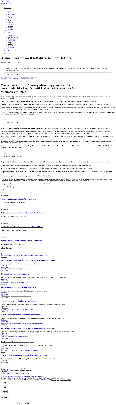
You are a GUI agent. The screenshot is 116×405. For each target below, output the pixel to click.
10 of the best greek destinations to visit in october (19, 301)
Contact (15, 376)
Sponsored (11, 47)
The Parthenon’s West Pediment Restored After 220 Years (22, 227)
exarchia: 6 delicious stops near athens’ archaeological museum (24, 355)
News (6, 49)
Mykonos (10, 26)
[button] (58, 252)
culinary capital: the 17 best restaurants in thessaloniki (21, 315)
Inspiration (7, 32)
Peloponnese (11, 14)
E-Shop (27, 373)
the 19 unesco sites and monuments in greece (17, 342)
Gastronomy (11, 40)
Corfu (9, 21)
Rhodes (10, 17)
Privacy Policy (24, 368)
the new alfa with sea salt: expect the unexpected (18, 287)
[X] (5, 384)
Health (10, 44)
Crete (9, 16)
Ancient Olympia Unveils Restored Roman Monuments (21, 241)
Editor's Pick (11, 35)
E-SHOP (7, 50)
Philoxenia (11, 45)
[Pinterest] (5, 388)
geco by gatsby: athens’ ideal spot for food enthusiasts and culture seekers (28, 260)
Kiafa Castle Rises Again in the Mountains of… (18, 199)
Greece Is (3, 62)
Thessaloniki (11, 13)
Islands (10, 27)
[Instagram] (5, 386)
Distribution (9, 376)
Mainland (10, 29)
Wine (9, 42)
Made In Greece (9, 31)
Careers (13, 373)
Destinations (7, 8)
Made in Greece (20, 373)
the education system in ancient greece (15, 274)
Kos (9, 19)
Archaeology (5, 195)
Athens (10, 11)
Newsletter (4, 53)
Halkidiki (10, 22)
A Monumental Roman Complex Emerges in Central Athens (23, 213)
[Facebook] (5, 383)
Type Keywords (22, 403)
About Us (3, 376)
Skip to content (5, 1)
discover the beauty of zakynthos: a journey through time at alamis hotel (28, 328)
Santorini (10, 24)
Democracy (11, 39)
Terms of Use (17, 368)
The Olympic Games (14, 37)
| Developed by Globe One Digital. (61, 380)
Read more (4, 265)
